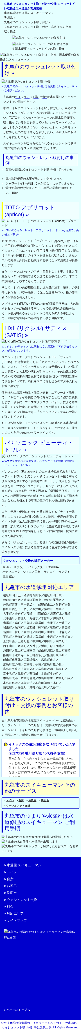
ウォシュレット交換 (18, 805)
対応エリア (15, 913)
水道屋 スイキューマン (24, 865)
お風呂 (32, 800)
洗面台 (45, 800)
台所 (21, 800)
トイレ (10, 800)
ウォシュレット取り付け (31, 96)
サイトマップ (17, 920)
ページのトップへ (18, 1010)
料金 (10, 906)
